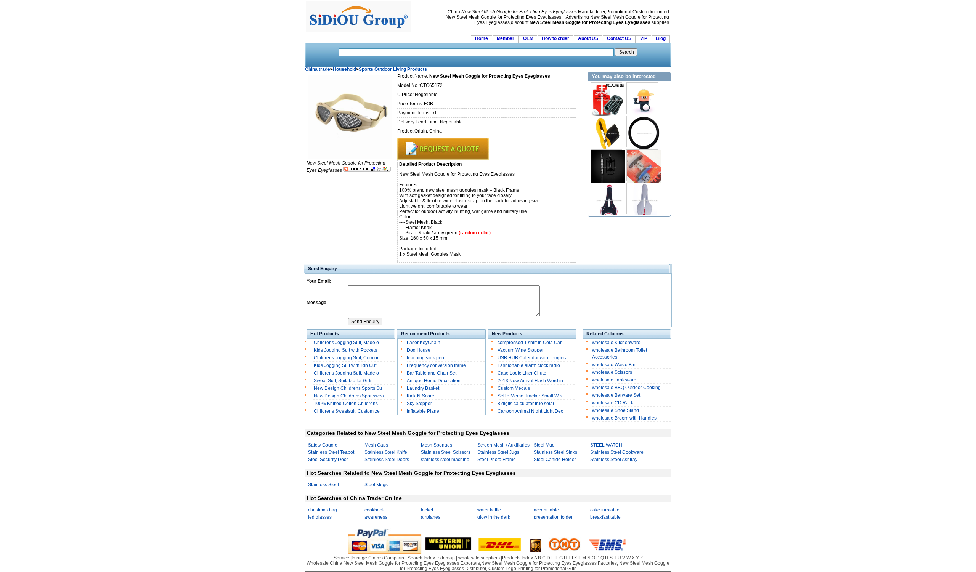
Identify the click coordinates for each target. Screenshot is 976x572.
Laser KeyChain (423, 342)
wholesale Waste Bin (614, 364)
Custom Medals (514, 388)
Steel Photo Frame (496, 459)
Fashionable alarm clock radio (529, 365)
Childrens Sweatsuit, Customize (347, 411)
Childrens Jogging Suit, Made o (346, 342)
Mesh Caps (376, 445)
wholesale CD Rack (612, 402)
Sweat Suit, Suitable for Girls (343, 380)
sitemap (446, 558)
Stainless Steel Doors (386, 459)
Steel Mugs (376, 484)
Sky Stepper (419, 403)
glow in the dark (493, 517)
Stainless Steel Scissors (445, 452)
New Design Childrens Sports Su (348, 388)
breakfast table (605, 517)
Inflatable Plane (423, 411)
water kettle (489, 510)
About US (588, 38)
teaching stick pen (425, 358)
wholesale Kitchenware (616, 342)
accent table (546, 510)
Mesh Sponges (436, 445)
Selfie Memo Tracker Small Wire (531, 396)
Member (505, 38)
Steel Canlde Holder (555, 459)
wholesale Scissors (612, 372)
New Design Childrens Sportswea (349, 396)
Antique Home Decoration (434, 380)
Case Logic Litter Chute (522, 373)
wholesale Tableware (614, 380)
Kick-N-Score (420, 396)
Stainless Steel (323, 484)
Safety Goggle (322, 445)
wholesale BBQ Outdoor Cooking (626, 387)
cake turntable (605, 510)
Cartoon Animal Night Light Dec (530, 411)
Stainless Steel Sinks (555, 452)
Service (341, 558)
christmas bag (322, 510)
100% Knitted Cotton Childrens (346, 403)
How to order (555, 38)
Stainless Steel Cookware (617, 452)
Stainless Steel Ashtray (613, 459)
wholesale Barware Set (616, 395)
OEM (528, 38)
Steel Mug (544, 445)
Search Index (421, 558)
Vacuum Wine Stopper (521, 350)
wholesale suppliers (479, 558)
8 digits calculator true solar (526, 403)
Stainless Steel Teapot (331, 452)
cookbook (374, 510)
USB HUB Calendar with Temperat (533, 358)
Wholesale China (324, 563)
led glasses (320, 517)
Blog (661, 38)
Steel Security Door (328, 459)
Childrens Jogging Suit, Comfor (346, 358)
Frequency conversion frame (436, 365)
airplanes (430, 517)
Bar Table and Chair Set (431, 373)
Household (344, 69)
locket (427, 510)
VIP (643, 38)
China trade (317, 69)
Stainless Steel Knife (385, 452)
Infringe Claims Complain (378, 558)
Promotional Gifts (558, 568)
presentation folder (553, 517)
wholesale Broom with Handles (624, 418)
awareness (375, 517)
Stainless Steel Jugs (498, 452)
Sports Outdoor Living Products (393, 69)
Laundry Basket (423, 388)
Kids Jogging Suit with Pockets (345, 350)
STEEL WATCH (606, 445)
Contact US (619, 38)
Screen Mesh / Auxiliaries (503, 445)
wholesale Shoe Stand (615, 410)
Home (481, 38)
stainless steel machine (445, 459)
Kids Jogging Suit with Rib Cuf (345, 365)
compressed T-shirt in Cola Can (530, 342)
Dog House (418, 350)
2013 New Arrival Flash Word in (530, 380)
